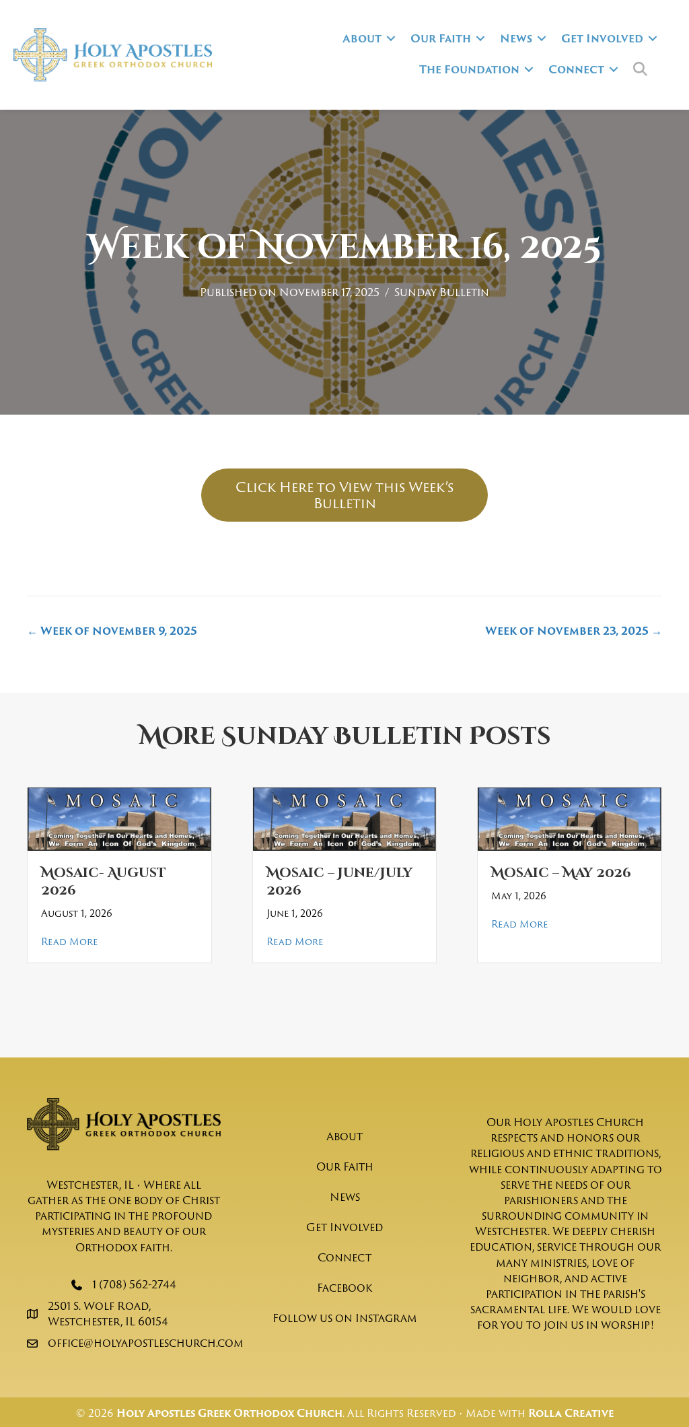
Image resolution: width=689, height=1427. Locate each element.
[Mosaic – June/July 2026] (345, 818)
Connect (576, 69)
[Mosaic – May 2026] (569, 818)
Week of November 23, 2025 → (573, 631)
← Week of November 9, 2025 (112, 631)
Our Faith (440, 38)
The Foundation (469, 69)
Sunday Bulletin (441, 292)
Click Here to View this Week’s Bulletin (344, 495)
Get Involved (602, 38)
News (516, 38)
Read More (69, 941)
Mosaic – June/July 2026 (339, 881)
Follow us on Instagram (345, 1318)
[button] (391, 38)
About (362, 38)
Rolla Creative (571, 1413)
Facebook (344, 1288)
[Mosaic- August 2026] (119, 818)
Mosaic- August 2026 (103, 881)
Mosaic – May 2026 (561, 873)
